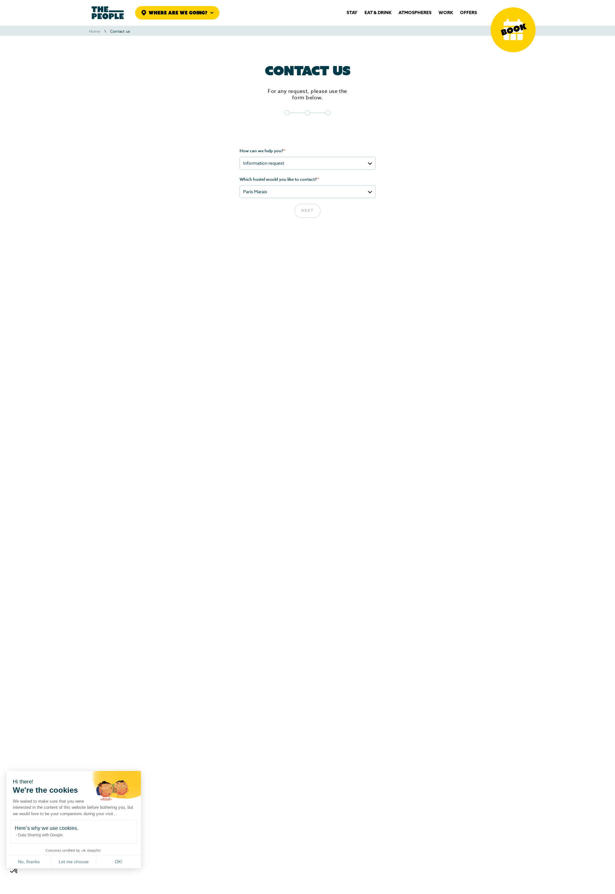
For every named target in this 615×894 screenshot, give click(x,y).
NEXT (307, 211)
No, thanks (29, 861)
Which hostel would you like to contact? (279, 179)
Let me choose (74, 861)
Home (94, 31)
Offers (468, 13)
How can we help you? (262, 151)
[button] (14, 871)
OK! (118, 861)
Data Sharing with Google (40, 835)
